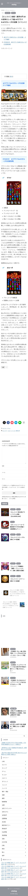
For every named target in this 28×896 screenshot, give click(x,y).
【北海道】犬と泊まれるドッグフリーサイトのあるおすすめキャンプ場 (18, 682)
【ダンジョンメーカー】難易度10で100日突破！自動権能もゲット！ (17, 527)
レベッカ (13, 430)
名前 (3, 466)
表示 (11, 76)
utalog (14, 4)
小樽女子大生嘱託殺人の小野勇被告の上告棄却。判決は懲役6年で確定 (18, 713)
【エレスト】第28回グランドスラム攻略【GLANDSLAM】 (17, 514)
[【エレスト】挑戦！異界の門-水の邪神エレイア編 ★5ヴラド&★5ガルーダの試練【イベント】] (16, 422)
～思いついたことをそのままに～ (14, 888)
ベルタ (8, 430)
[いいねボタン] (3, 367)
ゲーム (8, 428)
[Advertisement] (14, 61)
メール (3, 472)
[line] (19, 422)
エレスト (5, 428)
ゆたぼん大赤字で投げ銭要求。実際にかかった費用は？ (18, 726)
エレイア (5, 430)
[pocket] (12, 422)
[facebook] (8, 422)
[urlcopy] (23, 422)
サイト (3, 479)
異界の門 (18, 430)
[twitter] (4, 422)
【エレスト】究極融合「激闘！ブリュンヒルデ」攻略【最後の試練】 (17, 568)
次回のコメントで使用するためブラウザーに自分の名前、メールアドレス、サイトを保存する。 (13, 487)
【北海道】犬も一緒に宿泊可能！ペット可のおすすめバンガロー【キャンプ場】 (18, 653)
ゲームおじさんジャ (13, 868)
